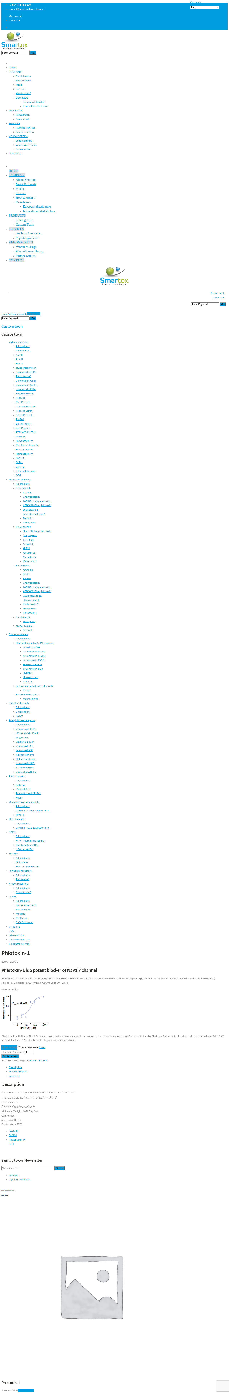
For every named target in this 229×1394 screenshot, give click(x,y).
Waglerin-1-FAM (25, 741)
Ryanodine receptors (27, 694)
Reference (14, 1075)
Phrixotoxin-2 (30, 604)
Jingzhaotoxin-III (25, 393)
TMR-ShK (28, 539)
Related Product (18, 1071)
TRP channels (16, 819)
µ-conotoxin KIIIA (26, 371)
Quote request (10, 1056)
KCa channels (23, 488)
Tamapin (27, 518)
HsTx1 (26, 548)
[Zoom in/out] (13, 1190)
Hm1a (19, 363)
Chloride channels (19, 703)
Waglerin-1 (22, 737)
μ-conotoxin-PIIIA (26, 389)
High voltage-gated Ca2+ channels (34, 642)
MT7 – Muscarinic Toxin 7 (30, 840)
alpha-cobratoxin (25, 758)
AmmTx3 (28, 569)
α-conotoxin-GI (24, 750)
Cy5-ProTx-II (23, 402)
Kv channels (22, 565)
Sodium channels (17, 313)
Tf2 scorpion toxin (26, 367)
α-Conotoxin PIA (25, 767)
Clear (42, 1047)
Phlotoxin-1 (22, 350)
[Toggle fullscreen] (9, 1190)
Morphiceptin (23, 909)
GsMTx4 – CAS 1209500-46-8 (32, 810)
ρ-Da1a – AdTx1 (24, 849)
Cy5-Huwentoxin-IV (27, 445)
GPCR (12, 831)
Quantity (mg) (9, 1047)
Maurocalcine (30, 698)
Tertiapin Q (29, 621)
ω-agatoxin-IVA (31, 647)
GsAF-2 (20, 466)
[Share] (6, 1190)
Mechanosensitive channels (24, 801)
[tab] (118, 1067)
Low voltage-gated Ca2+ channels (34, 685)
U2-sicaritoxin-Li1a (19, 939)
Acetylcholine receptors (22, 720)
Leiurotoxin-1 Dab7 (34, 513)
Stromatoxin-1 (31, 599)
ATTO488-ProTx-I (25, 432)
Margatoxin (29, 556)
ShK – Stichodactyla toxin (37, 531)
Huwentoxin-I (30, 677)
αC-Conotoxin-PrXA (27, 733)
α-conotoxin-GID (25, 763)
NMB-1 (20, 814)
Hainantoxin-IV (24, 453)
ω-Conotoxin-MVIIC (34, 655)
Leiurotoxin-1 (30, 509)
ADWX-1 (28, 543)
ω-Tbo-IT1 (14, 926)
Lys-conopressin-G (26, 905)
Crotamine (22, 917)
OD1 (18, 475)
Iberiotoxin (29, 522)
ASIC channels (17, 776)
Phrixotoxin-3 (23, 376)
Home (4, 313)
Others (12, 896)
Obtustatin (22, 862)
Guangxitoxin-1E (32, 595)
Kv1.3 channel (23, 526)
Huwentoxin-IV (24, 440)
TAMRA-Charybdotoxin (36, 500)
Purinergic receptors (20, 870)
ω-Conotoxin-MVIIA (34, 651)
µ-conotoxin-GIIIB (26, 380)
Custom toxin (12, 326)
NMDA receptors (18, 883)
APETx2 (20, 784)
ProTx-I (20, 419)
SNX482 (27, 672)
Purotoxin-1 (22, 879)
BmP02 (27, 578)
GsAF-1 (20, 457)
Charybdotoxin (31, 496)
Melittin (20, 913)
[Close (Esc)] (2, 1190)
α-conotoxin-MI (24, 746)
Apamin (27, 492)
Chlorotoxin (22, 711)
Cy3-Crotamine (24, 922)
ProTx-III (20, 436)
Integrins (13, 853)
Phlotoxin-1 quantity (13, 1051)
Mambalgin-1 (23, 789)
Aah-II (19, 354)
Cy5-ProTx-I (22, 427)
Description (15, 1067)
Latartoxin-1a (16, 935)
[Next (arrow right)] (6, 1195)
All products (23, 346)
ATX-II (19, 359)
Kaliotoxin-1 (30, 561)
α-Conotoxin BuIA (26, 771)
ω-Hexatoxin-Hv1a (19, 943)
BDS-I (26, 574)
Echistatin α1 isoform (27, 866)
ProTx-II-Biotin (24, 410)
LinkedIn (223, 27)
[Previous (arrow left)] (2, 1195)
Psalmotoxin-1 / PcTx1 (28, 793)
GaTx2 (19, 715)
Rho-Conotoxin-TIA (27, 844)
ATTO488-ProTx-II (26, 406)
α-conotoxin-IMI (25, 754)
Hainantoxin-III (24, 449)
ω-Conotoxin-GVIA (33, 660)
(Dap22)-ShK (30, 535)
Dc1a (11, 930)
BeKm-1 (27, 629)
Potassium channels (20, 479)
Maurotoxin (29, 608)
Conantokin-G (23, 892)
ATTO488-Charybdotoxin (37, 505)
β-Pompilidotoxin (25, 470)
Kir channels (23, 617)
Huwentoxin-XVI (32, 664)
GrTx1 (19, 462)
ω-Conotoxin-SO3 (33, 668)
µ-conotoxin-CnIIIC (26, 384)
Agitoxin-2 (29, 552)
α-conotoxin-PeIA (25, 728)
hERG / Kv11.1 (24, 625)
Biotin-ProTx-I (24, 423)
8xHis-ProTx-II (24, 414)
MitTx (19, 797)
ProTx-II (20, 397)
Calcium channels (18, 634)
